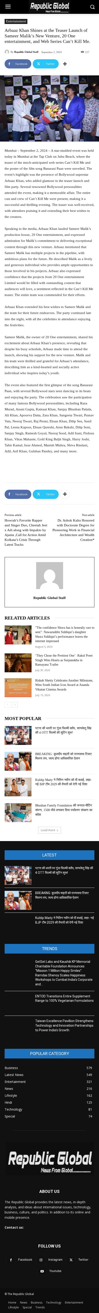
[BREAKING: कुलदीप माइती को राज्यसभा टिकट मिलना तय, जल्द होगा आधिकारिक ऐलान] (18, 761)
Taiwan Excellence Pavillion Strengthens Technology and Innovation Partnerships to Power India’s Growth (64, 1025)
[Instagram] (40, 1259)
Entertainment (16, 21)
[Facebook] (10, 1259)
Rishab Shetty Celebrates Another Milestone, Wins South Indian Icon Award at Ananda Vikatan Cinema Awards (64, 685)
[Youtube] (42, 1271)
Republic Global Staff (26, 51)
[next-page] (15, 705)
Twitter (83, 1259)
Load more (48, 830)
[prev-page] (7, 705)
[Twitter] (71, 1259)
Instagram (55, 1259)
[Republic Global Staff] (8, 52)
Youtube (55, 1271)
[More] (65, 63)
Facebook (25, 1259)
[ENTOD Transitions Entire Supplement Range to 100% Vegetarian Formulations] (18, 1003)
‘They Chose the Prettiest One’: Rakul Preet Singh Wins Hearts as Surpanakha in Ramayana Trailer (64, 660)
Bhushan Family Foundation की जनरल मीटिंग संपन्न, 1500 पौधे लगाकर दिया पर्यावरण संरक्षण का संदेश (63, 810)
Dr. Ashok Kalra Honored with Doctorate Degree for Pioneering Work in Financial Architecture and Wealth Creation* (73, 530)
